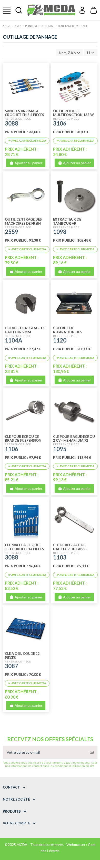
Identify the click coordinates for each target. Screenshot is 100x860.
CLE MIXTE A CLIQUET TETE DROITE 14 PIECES (24, 547)
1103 (59, 557)
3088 (11, 123)
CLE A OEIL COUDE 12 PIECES (22, 655)
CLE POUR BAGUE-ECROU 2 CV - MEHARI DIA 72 (74, 438)
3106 (59, 123)
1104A (13, 340)
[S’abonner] (91, 752)
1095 (59, 448)
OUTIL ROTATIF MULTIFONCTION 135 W (73, 113)
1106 (11, 448)
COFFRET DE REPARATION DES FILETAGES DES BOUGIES (73, 332)
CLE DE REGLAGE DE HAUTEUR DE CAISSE (70, 547)
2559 (11, 231)
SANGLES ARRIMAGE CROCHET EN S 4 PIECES (24, 113)
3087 (11, 665)
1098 (59, 231)
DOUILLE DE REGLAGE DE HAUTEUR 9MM (25, 330)
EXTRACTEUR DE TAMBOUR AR (67, 221)
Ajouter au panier (28, 163)
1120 (59, 340)
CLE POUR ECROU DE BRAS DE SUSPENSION (23, 438)
